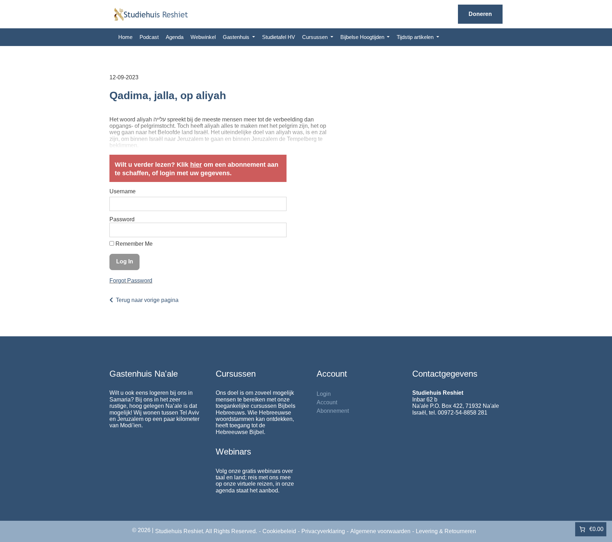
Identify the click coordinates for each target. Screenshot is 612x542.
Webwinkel (203, 37)
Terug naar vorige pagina (147, 300)
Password (122, 219)
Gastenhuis (237, 37)
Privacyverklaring (323, 531)
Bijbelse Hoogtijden (363, 37)
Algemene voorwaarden (380, 531)
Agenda (174, 37)
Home (125, 37)
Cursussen (315, 37)
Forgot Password (130, 281)
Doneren (480, 14)
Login (324, 394)
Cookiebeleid (279, 531)
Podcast (149, 37)
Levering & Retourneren (446, 531)
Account (327, 402)
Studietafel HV (278, 37)
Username (122, 191)
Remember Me (133, 244)
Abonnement (333, 411)
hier (196, 164)
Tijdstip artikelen (416, 37)
